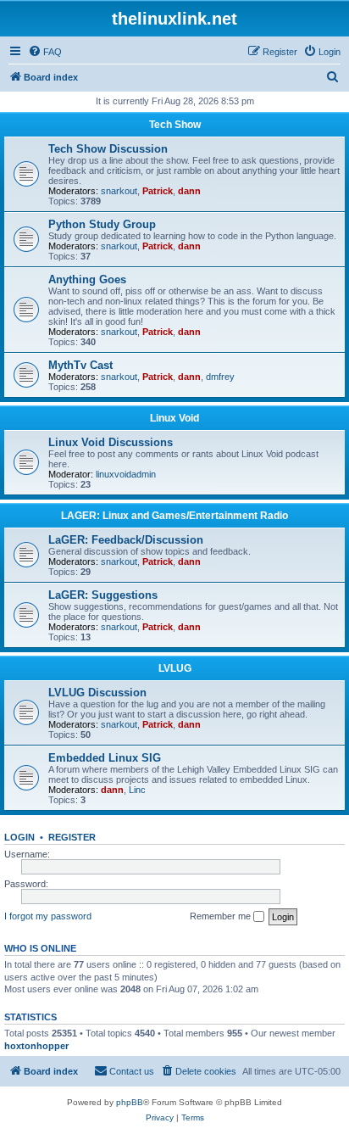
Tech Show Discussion (108, 148)
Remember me (221, 916)
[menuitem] (45, 52)
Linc (137, 790)
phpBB (129, 1102)
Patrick (157, 191)
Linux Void (174, 418)
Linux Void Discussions (110, 442)
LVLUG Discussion (97, 692)
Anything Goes (87, 279)
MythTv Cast (80, 365)
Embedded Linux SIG (104, 757)
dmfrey (220, 376)
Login (19, 837)
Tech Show (175, 125)
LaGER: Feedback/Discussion (125, 539)
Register (72, 837)
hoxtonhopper (36, 1046)
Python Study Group (102, 224)
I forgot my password (47, 916)
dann (189, 191)
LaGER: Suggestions (103, 595)
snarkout (119, 191)
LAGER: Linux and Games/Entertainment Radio (174, 516)
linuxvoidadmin (126, 474)
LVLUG (174, 668)
